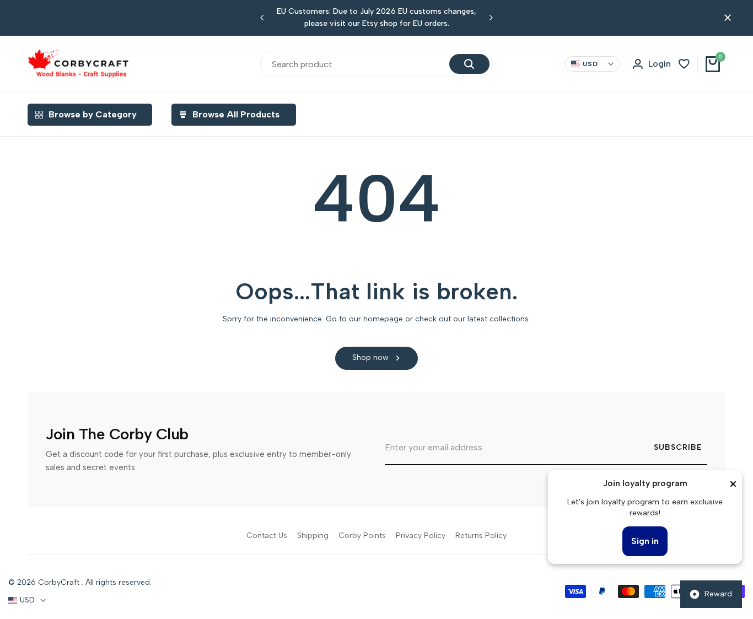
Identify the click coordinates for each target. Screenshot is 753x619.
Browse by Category (93, 114)
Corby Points (362, 535)
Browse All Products (235, 114)
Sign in (645, 541)
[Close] (733, 483)
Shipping (313, 535)
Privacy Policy (420, 535)
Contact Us (266, 535)
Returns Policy (481, 535)
